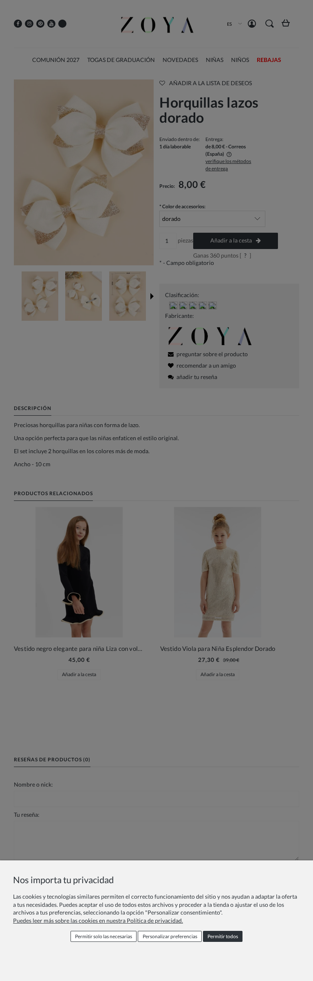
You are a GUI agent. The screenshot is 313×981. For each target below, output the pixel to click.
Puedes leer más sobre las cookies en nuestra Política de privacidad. (98, 920)
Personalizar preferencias (170, 936)
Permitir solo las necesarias (103, 936)
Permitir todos (222, 936)
